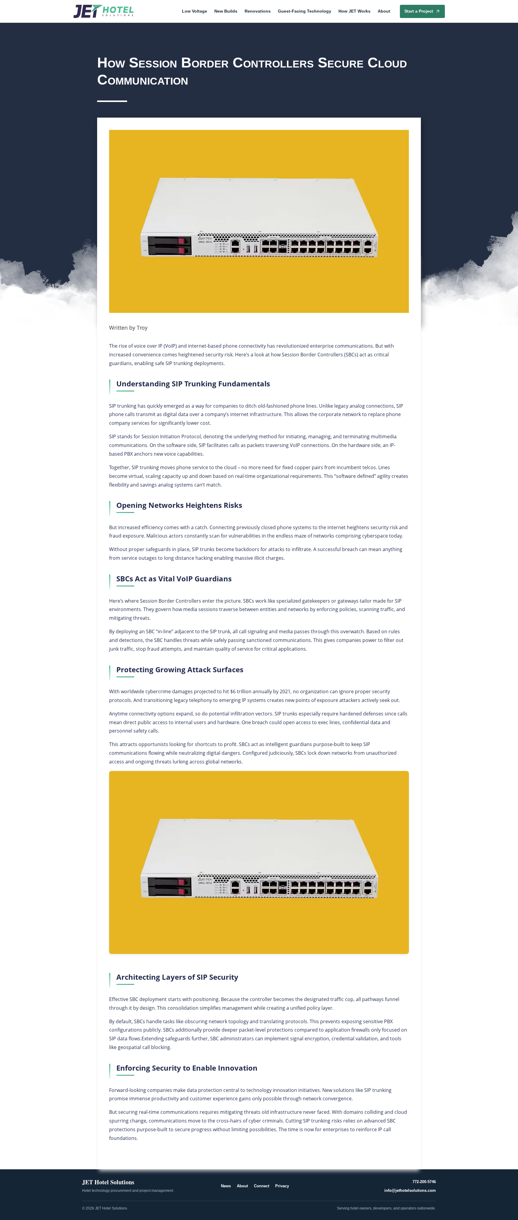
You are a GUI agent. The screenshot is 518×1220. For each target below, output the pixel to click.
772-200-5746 (424, 1182)
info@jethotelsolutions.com (410, 1190)
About (384, 11)
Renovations (258, 11)
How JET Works (354, 11)
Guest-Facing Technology (304, 11)
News (226, 1186)
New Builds (225, 11)
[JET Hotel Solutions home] (103, 11)
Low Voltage (194, 11)
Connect (261, 1186)
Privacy (282, 1186)
